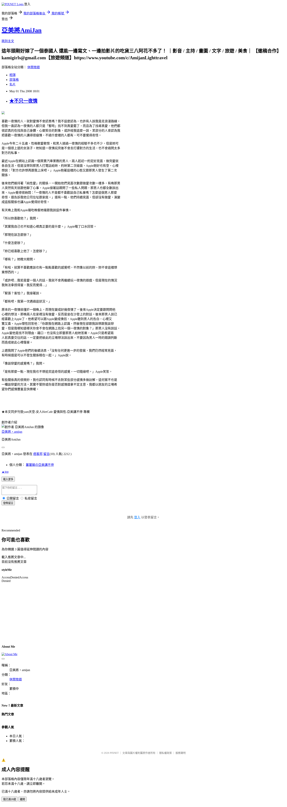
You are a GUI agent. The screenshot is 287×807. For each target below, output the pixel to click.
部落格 (14, 79)
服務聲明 (181, 752)
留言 (46, 454)
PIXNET (114, 752)
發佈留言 (8, 503)
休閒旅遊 (33, 67)
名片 (12, 84)
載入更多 (8, 479)
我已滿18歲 (9, 799)
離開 (22, 799)
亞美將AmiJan (22, 30)
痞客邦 (38, 454)
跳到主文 (8, 41)
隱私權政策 (165, 752)
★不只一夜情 (23, 100)
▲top (5, 471)
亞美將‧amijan (12, 431)
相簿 (12, 75)
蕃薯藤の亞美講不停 (40, 464)
